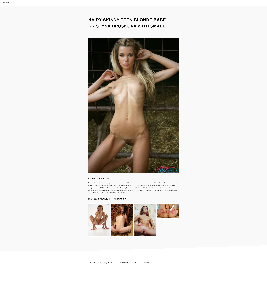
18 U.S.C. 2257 (124, 263)
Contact (137, 263)
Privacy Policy (103, 263)
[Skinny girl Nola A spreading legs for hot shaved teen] (145, 220)
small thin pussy (99, 178)
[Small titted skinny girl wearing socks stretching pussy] (168, 211)
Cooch (7, 3)
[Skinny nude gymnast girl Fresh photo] (99, 220)
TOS (109, 263)
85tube (141, 263)
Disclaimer (131, 263)
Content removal (115, 263)
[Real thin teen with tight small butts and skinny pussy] (122, 220)
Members (96, 263)
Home (91, 263)
